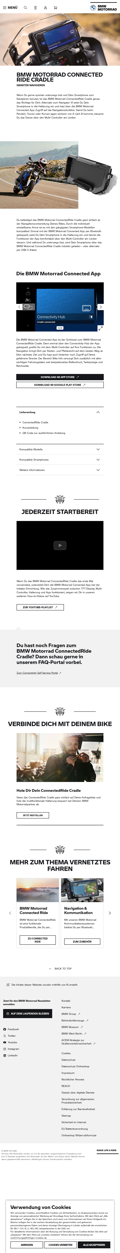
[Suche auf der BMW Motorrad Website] (25, 6)
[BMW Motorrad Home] (103, 8)
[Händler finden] (35, 6)
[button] (10, 7)
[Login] (45, 6)
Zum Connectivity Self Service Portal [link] (37, 673)
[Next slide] (101, 307)
